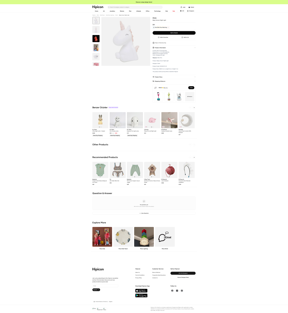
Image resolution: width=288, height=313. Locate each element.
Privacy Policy (138, 277)
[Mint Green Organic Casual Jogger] (135, 170)
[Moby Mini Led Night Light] (152, 120)
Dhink (116, 15)
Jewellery (112, 11)
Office (147, 11)
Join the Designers (183, 273)
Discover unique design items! (144, 2)
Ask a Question (145, 213)
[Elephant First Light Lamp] (135, 120)
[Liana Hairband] (169, 170)
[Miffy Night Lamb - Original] (100, 120)
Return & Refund (156, 272)
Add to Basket (174, 33)
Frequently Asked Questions (159, 275)
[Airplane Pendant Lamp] (169, 120)
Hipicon (94, 15)
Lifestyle (138, 11)
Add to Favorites (164, 37)
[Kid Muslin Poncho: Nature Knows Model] (152, 170)
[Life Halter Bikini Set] (118, 170)
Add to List (186, 37)
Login (184, 7)
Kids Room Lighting (110, 15)
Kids (166, 11)
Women (122, 11)
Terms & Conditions (140, 275)
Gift (183, 11)
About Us (137, 272)
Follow (191, 87)
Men (130, 11)
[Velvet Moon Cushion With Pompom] (187, 120)
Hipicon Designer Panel (183, 277)
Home (96, 11)
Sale (174, 11)
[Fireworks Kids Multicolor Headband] (187, 170)
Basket (192, 7)
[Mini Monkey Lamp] (118, 120)
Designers (191, 11)
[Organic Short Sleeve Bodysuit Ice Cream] (100, 170)
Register (95, 289)
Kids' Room (102, 15)
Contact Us (155, 277)
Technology (157, 11)
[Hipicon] (97, 7)
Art (104, 11)
